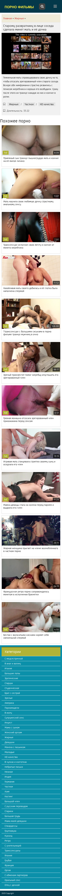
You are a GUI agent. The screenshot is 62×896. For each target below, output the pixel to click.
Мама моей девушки (15, 821)
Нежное (9, 771)
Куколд (8, 835)
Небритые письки (14, 766)
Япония (8, 855)
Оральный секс (12, 880)
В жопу (8, 712)
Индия (8, 776)
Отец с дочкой (12, 885)
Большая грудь (12, 816)
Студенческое (12, 688)
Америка (9, 702)
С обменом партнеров (16, 875)
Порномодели (12, 707)
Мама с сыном (12, 727)
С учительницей (13, 845)
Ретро (8, 840)
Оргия (8, 870)
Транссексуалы (12, 850)
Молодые (9, 752)
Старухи (9, 683)
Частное (29, 104)
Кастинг (9, 796)
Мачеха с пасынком (15, 747)
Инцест (8, 722)
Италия (8, 668)
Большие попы (12, 673)
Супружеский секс (14, 717)
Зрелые (9, 698)
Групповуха (10, 830)
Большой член (12, 801)
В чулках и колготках (16, 762)
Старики (9, 811)
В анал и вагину (13, 663)
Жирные (13, 104)
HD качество (47, 104)
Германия (9, 781)
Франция (9, 865)
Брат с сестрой (12, 693)
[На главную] (20, 7)
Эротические (11, 678)
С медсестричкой (14, 658)
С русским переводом (16, 806)
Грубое (8, 860)
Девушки (9, 742)
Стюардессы (11, 826)
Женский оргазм (13, 732)
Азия (7, 791)
